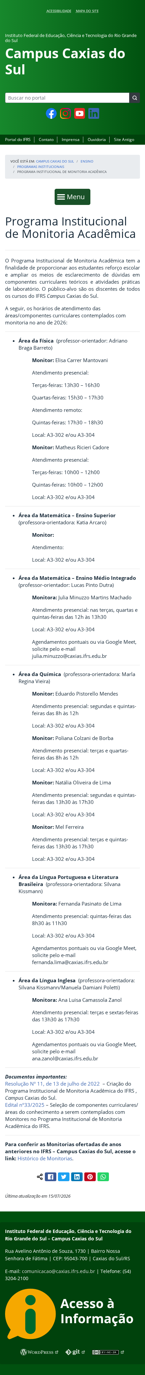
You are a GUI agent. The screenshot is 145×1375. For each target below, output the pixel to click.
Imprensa (71, 139)
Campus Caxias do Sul (55, 161)
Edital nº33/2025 (25, 1104)
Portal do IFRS (18, 139)
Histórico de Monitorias (45, 1158)
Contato (46, 139)
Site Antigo (124, 139)
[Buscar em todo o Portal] (134, 98)
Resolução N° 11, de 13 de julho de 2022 (52, 1083)
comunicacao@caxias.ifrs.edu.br (58, 1271)
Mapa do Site (87, 10)
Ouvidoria (97, 139)
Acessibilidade (59, 10)
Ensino (87, 161)
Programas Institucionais (40, 166)
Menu (77, 196)
